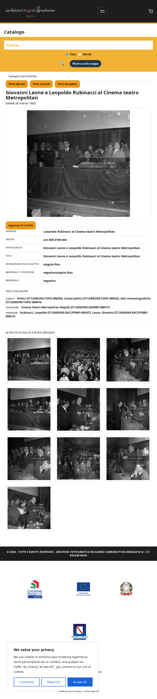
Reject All (53, 682)
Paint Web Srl (91, 691)
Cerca (61, 63)
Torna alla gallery (67, 84)
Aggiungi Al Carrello (20, 225)
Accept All (80, 682)
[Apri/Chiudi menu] (102, 11)
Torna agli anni (16, 84)
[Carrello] (150, 11)
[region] (53, 667)
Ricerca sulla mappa (85, 63)
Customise (27, 682)
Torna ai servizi (41, 84)
